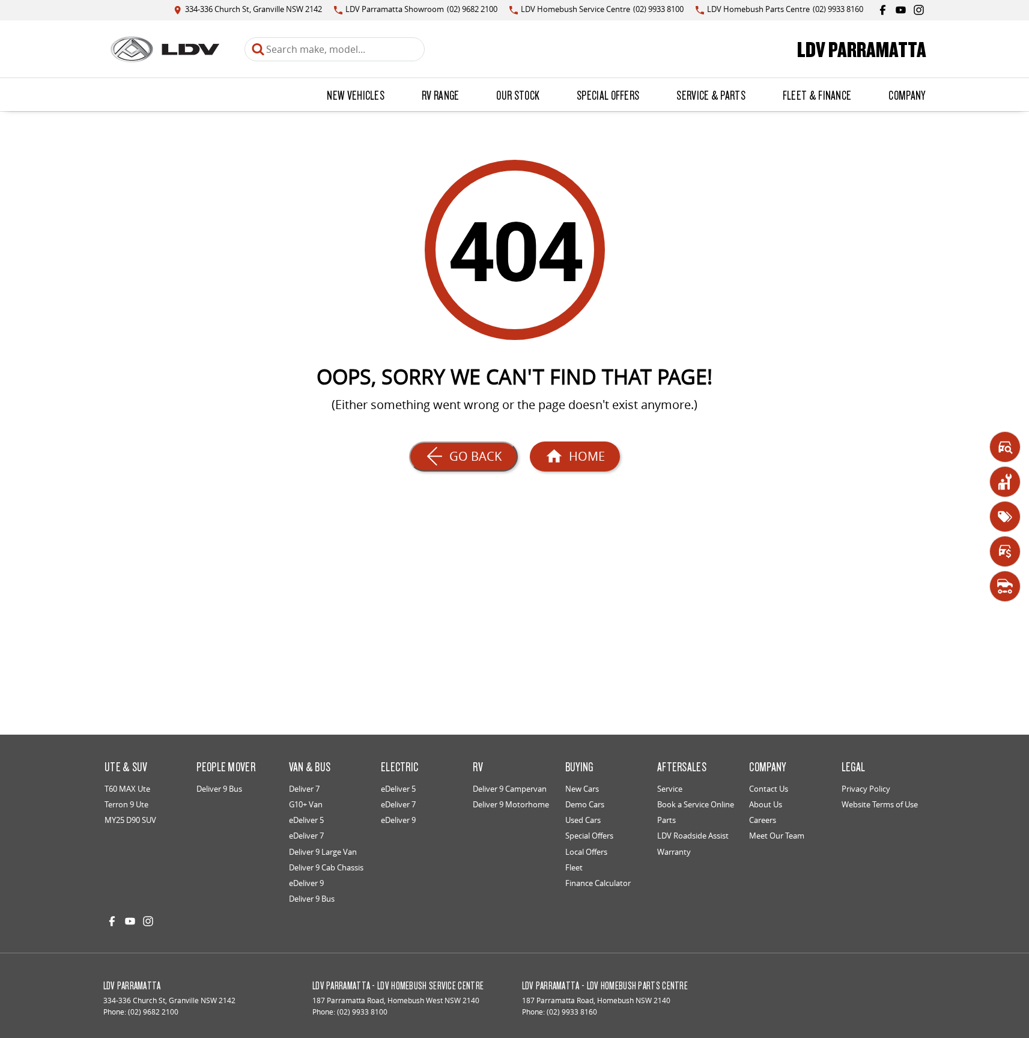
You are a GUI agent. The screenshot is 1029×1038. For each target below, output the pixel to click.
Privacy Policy (866, 788)
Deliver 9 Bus (219, 788)
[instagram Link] (918, 9)
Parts (666, 820)
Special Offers (608, 95)
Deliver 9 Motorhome (511, 804)
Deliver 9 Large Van (323, 851)
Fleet (574, 867)
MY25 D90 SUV (130, 820)
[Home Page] (164, 49)
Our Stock (517, 95)
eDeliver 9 (306, 883)
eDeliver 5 (306, 820)
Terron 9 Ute (126, 804)
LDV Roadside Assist (693, 835)
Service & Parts (710, 95)
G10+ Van (306, 804)
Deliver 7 (304, 788)
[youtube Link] (900, 9)
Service (669, 788)
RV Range (440, 95)
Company (906, 95)
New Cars (582, 788)
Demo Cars (584, 804)
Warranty (674, 851)
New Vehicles (355, 95)
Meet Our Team (776, 835)
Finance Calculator (598, 883)
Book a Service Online (695, 804)
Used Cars (583, 820)
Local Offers (586, 851)
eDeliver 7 (306, 835)
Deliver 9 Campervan (510, 788)
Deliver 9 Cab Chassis (326, 867)
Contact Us (768, 788)
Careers (762, 820)
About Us (765, 804)
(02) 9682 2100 (153, 1012)
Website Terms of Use (880, 804)
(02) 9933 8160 (572, 1012)
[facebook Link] (882, 9)
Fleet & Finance (817, 95)
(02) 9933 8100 (362, 1012)
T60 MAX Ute (127, 788)
